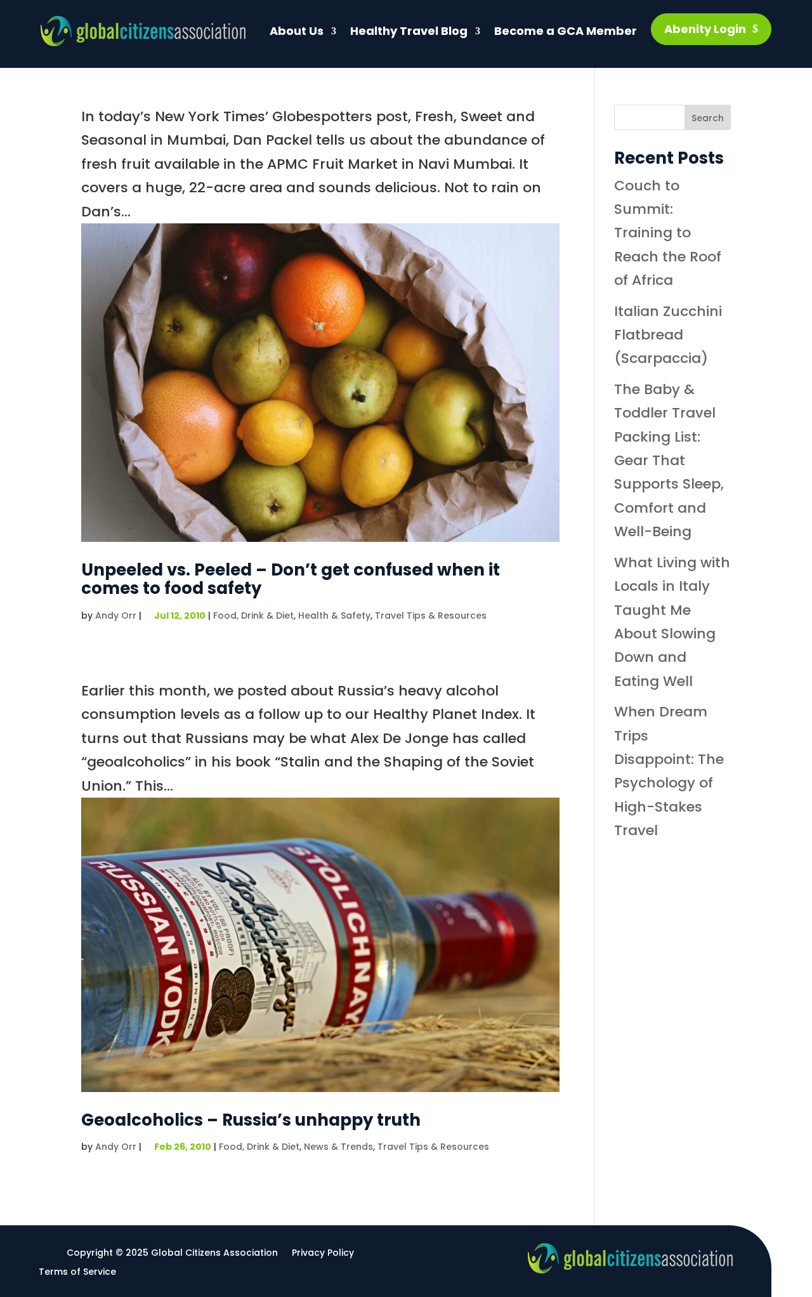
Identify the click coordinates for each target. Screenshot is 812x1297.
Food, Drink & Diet (253, 615)
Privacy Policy (323, 1253)
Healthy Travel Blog (409, 31)
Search (707, 118)
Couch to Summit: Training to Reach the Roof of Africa (667, 233)
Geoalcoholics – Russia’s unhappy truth (251, 1120)
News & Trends (338, 1146)
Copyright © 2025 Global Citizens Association (172, 1253)
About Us (297, 31)
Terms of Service (77, 1272)
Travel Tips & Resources (431, 615)
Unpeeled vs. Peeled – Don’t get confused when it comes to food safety (290, 579)
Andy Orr (115, 615)
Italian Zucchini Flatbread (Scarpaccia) (668, 335)
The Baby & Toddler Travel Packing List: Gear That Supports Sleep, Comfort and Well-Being (669, 460)
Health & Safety (334, 615)
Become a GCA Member (565, 31)
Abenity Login (705, 29)
